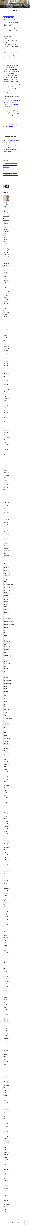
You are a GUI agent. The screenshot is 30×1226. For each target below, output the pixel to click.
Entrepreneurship (9, 624)
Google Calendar (6, 631)
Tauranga (6, 530)
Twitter (5, 535)
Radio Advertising (7, 687)
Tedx (5, 715)
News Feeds (6, 667)
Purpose (5, 502)
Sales (4, 505)
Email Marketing (7, 613)
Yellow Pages (6, 742)
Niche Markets (6, 672)
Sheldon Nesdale (13, 2)
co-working (6, 574)
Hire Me (5, 458)
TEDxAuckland (8, 718)
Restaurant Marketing (7, 692)
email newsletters (7, 617)
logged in (12, 140)
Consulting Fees (7, 591)
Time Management (8, 727)
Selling (6, 702)
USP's (6, 735)
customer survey (7, 596)
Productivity (7, 680)
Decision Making (6, 600)
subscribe (11, 149)
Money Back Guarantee (7, 661)
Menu (15, 10)
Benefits (6, 570)
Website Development (6, 555)
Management (8, 649)
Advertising (7, 567)
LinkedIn (5, 461)
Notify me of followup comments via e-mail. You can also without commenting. (10, 148)
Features (6, 627)
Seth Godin (6, 705)
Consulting (7, 587)
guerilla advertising (7, 636)
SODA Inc (15, 127)
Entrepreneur (8, 621)
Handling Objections (7, 645)
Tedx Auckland (6, 722)
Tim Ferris (5, 731)
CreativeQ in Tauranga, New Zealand (6, 219)
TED (5, 712)
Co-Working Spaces (12, 124)
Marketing (6, 475)
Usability (5, 538)
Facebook (6, 453)
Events (5, 449)
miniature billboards (7, 656)
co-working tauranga (6, 579)
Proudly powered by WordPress (11, 1222)
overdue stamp (6, 676)
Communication (8, 584)
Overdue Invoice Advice (5, 482)
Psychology (7, 683)
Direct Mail (6, 605)
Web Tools (6, 543)
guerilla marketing (7, 640)
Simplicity (7, 709)
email (5, 609)
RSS (5, 696)
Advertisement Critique (6, 382)
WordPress (7, 738)
